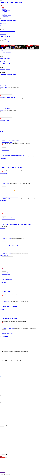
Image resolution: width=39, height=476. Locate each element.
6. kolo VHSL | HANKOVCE (5, 52)
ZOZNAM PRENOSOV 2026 (6, 10)
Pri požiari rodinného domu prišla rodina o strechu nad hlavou (11, 217)
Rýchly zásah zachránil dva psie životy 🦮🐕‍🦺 (9, 190)
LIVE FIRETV (4, 9)
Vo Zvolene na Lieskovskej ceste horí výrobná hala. (10, 272)
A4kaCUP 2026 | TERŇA (5, 63)
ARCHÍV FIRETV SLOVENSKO (8, 121)
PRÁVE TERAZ (7, 198)
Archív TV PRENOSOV (4, 336)
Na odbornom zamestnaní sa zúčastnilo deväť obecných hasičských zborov (13, 155)
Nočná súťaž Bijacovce (4, 14)
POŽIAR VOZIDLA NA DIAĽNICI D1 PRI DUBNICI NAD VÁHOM (15, 181)
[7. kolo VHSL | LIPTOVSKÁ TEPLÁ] (7, 358)
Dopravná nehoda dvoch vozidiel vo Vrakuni (10, 140)
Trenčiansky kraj (3, 173)
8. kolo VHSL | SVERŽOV (5, 16)
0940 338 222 (1, 473)
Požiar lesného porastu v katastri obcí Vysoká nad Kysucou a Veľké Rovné (13, 245)
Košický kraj (2, 309)
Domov (3, 7)
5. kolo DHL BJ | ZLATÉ (5, 36)
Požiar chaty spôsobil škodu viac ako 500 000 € (9, 252)
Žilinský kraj (2, 228)
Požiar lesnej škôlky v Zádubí (7, 236)
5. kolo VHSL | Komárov (5, 69)
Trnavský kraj (3, 158)
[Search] (0, 0)
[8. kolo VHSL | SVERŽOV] (14, 350)
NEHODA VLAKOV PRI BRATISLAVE (8, 148)
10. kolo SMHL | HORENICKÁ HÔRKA (8, 20)
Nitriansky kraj (3, 200)
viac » (0, 95)
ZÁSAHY (11, 142)
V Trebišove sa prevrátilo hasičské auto (9, 318)
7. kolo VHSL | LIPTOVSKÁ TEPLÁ (7, 47)
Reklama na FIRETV (5, 11)
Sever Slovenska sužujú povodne (7, 279)
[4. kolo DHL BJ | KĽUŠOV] (7, 373)
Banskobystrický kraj (4, 255)
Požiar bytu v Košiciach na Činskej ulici (8, 333)
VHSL (13, 121)
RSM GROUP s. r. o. (2, 472)
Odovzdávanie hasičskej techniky (8, 264)
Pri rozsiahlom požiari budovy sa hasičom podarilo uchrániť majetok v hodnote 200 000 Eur (16, 224)
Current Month (1, 426)
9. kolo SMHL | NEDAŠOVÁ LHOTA (6, 15)
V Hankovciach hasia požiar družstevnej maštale (9, 306)
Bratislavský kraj (3, 131)
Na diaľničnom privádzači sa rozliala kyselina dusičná (10, 197)
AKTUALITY (3, 8)
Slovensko (11, 156)
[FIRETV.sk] (3, 6)
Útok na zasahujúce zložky (7, 291)
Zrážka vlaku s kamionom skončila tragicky (10, 209)
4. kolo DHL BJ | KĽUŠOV (5, 58)
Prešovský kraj (3, 282)
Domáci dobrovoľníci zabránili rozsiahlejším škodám (12, 167)
